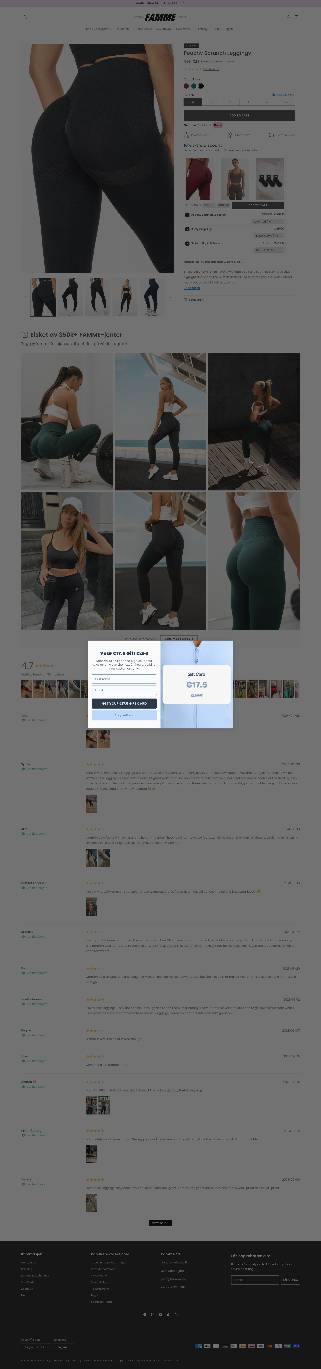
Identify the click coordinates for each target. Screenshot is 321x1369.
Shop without (124, 715)
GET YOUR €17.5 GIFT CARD (124, 703)
